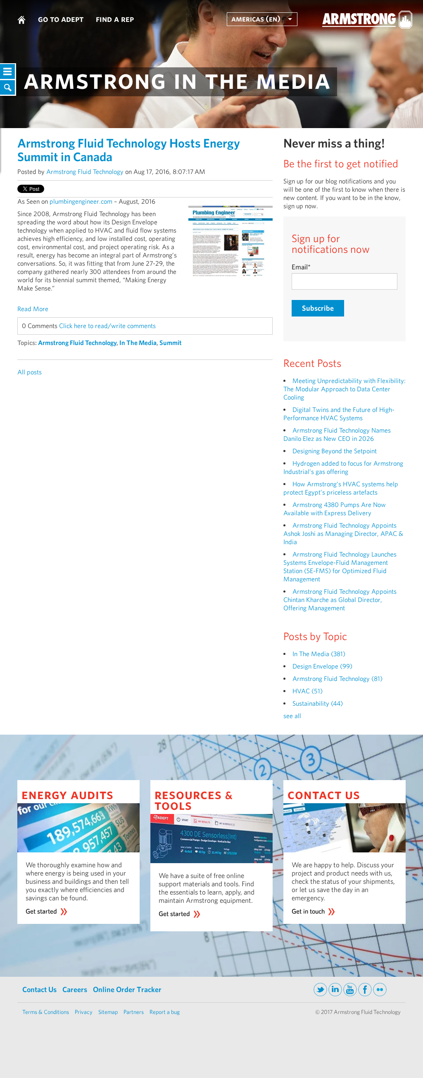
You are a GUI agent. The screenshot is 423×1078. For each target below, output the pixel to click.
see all (292, 716)
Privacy (84, 1012)
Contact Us (39, 989)
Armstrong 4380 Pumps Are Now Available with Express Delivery (334, 509)
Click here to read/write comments (107, 326)
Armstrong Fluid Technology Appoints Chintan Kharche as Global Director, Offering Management (340, 600)
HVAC (307, 691)
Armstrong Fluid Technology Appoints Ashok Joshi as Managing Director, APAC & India (343, 533)
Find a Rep (115, 18)
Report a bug (165, 1012)
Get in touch (308, 911)
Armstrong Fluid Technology (85, 172)
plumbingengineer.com (81, 201)
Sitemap (108, 1012)
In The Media (138, 343)
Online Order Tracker (127, 989)
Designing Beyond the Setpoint (334, 451)
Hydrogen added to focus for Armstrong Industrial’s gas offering (343, 467)
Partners (134, 1012)
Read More (32, 309)
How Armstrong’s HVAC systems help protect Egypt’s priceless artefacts (340, 488)
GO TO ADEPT (60, 18)
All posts (29, 372)
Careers (74, 989)
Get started (41, 911)
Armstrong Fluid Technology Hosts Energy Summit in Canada (128, 150)
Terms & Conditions (45, 1012)
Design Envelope (322, 666)
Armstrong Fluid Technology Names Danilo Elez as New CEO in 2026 (337, 434)
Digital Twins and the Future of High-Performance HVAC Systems (338, 414)
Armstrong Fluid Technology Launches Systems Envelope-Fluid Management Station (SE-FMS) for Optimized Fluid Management (340, 566)
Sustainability (317, 703)
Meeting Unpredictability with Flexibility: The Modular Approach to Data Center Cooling (344, 389)
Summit (170, 343)
